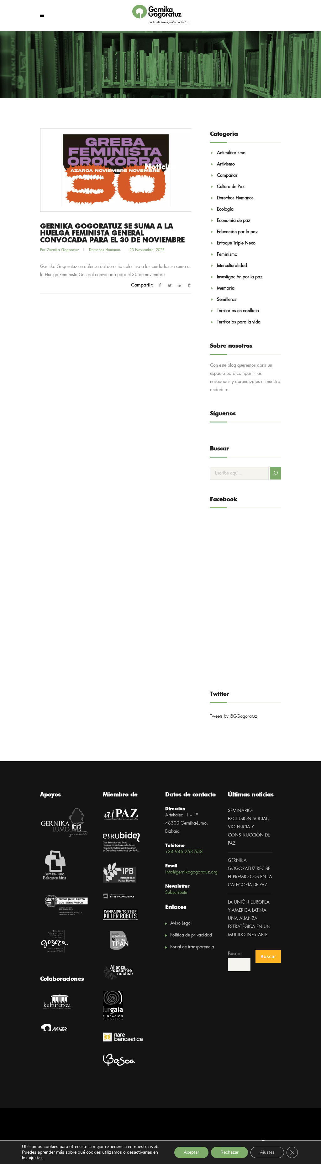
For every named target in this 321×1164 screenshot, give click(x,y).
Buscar (235, 954)
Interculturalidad (232, 265)
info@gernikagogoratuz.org (191, 872)
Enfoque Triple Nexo (236, 243)
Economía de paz (233, 220)
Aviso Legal (181, 923)
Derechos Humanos (105, 250)
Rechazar (229, 1152)
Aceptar (191, 1152)
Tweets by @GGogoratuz (233, 716)
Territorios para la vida (238, 322)
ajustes (36, 1158)
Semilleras (226, 299)
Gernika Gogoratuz (63, 250)
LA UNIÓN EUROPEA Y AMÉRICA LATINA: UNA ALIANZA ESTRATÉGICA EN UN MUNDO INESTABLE (249, 918)
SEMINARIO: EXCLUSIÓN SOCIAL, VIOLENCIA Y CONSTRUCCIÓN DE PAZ (249, 827)
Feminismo (227, 254)
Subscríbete (176, 892)
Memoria (225, 288)
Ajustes (267, 1152)
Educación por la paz (237, 231)
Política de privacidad (191, 935)
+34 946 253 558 (184, 851)
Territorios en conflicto (238, 310)
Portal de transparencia (192, 947)
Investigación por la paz (239, 277)
